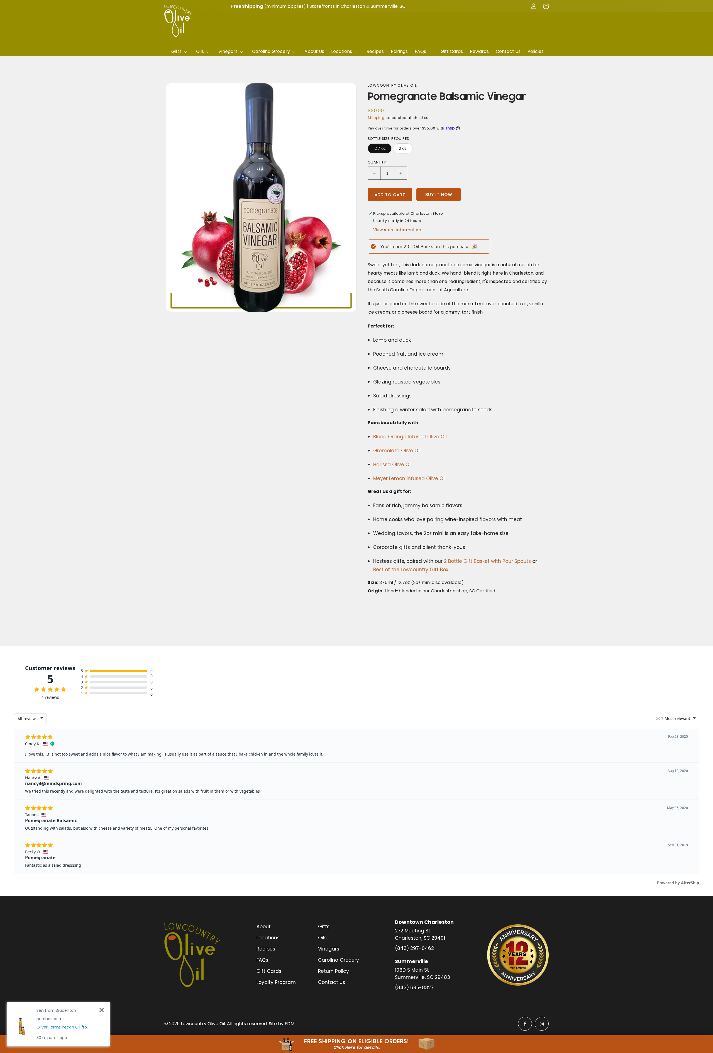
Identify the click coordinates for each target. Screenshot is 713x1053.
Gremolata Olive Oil (397, 450)
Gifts (323, 926)
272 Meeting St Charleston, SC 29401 (420, 934)
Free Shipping (247, 6)
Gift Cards (269, 971)
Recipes (266, 948)
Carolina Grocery (338, 960)
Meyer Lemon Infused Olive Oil (409, 478)
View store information (397, 230)
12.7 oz (379, 148)
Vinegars (328, 948)
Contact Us (331, 982)
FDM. (290, 1023)
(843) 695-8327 (414, 987)
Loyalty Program (276, 982)
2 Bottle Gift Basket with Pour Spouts (487, 561)
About (264, 926)
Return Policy (333, 971)
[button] (180, 51)
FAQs (262, 960)
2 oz (403, 148)
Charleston (353, 6)
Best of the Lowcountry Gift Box (410, 569)
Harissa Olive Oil (392, 464)
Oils (322, 937)
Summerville (384, 6)
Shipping (376, 117)
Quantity (377, 162)
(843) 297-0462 (414, 948)
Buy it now (438, 194)
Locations (268, 937)
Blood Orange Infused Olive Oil (410, 436)
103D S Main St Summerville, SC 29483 (422, 974)
